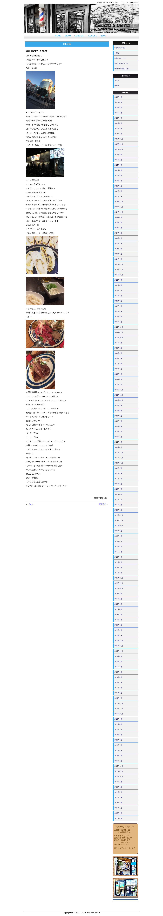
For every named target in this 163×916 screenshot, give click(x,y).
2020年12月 (118, 452)
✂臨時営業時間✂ (120, 48)
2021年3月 (118, 437)
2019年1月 (118, 573)
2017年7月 (118, 667)
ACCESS (92, 36)
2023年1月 (118, 322)
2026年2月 (118, 128)
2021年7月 (118, 416)
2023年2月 (118, 317)
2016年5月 (118, 740)
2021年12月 (118, 390)
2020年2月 (118, 505)
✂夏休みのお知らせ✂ (121, 69)
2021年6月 (118, 421)
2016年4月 (118, 745)
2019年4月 (118, 557)
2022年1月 (118, 384)
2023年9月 (118, 280)
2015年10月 (118, 776)
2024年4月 (118, 243)
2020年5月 (118, 489)
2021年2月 (118, 442)
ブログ (116, 80)
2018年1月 (118, 635)
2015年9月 (118, 782)
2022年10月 (118, 337)
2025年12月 (118, 139)
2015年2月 (118, 818)
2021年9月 (118, 405)
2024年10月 (118, 212)
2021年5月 (118, 426)
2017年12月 (118, 641)
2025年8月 (118, 160)
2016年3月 (118, 750)
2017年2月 (118, 693)
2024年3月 (118, 249)
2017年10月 (118, 651)
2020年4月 (118, 494)
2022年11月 (118, 332)
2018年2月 (118, 630)
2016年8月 (118, 724)
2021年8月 (118, 411)
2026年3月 (118, 123)
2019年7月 (118, 541)
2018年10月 (118, 588)
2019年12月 (118, 515)
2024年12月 (118, 202)
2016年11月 (118, 708)
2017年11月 (118, 646)
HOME (58, 36)
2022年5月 (118, 364)
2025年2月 (118, 191)
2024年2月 (118, 254)
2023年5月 (118, 301)
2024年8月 (118, 222)
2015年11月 (118, 771)
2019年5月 (118, 552)
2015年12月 (118, 766)
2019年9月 (118, 531)
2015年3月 (118, 813)
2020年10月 (118, 463)
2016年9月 (118, 719)
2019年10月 (118, 526)
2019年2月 (118, 567)
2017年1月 (118, 698)
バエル (30, 504)
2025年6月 (118, 170)
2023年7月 (118, 290)
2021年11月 (118, 395)
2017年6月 (118, 672)
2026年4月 (118, 118)
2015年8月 (118, 787)
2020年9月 (118, 468)
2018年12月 (118, 578)
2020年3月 (118, 499)
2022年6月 (118, 358)
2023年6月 (118, 296)
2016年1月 (118, 761)
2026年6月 (118, 107)
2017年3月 (118, 688)
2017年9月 (118, 656)
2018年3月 (118, 625)
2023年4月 (118, 306)
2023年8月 (118, 285)
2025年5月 (118, 175)
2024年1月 (118, 259)
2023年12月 (118, 264)
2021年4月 (118, 432)
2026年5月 (118, 113)
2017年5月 (118, 677)
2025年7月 (118, 165)
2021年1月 (118, 447)
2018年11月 (118, 583)
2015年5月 (118, 803)
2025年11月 (118, 144)
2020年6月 (118, 484)
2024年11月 (118, 207)
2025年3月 (118, 186)
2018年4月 (118, 620)
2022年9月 (118, 343)
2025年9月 (118, 155)
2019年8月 (118, 536)
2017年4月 (118, 682)
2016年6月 (118, 735)
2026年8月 (118, 97)
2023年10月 (118, 275)
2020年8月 (118, 473)
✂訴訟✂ (117, 53)
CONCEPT (79, 36)
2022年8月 (118, 348)
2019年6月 (118, 546)
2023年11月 (118, 269)
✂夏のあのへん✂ (120, 58)
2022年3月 (118, 374)
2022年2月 (118, 379)
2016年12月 (118, 703)
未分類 (116, 85)
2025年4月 (118, 181)
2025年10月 (118, 149)
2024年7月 (118, 228)
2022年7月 (118, 353)
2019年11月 (118, 520)
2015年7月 (118, 792)
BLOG (103, 36)
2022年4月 (118, 369)
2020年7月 (118, 479)
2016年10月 (118, 714)
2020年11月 (118, 458)
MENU (68, 36)
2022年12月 (118, 327)
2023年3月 (118, 311)
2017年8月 (118, 661)
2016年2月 (118, 756)
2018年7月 (118, 604)
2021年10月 (118, 400)
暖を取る (102, 504)
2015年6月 (118, 797)
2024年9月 (118, 217)
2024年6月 (118, 233)
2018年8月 (118, 599)
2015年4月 (118, 808)
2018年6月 (118, 609)
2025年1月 (118, 196)
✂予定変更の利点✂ (121, 63)
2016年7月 (118, 729)
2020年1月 (118, 510)
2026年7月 (118, 102)
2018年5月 (118, 614)
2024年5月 (118, 238)
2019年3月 (118, 562)
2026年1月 (118, 134)
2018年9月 (118, 594)
